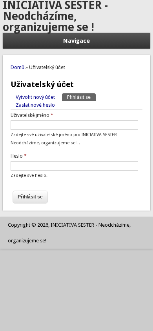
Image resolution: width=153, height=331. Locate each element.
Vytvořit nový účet (35, 97)
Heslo (19, 156)
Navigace (76, 40)
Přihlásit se (81, 97)
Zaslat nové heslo (35, 105)
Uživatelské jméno (32, 115)
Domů (17, 67)
